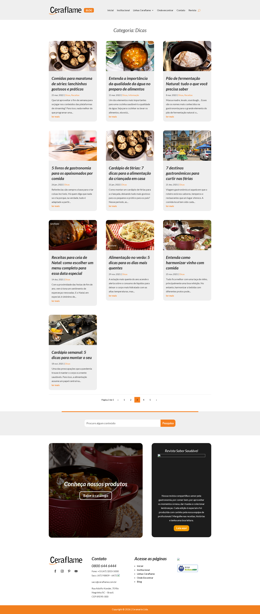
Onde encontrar (165, 10)
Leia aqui (181, 528)
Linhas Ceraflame (142, 10)
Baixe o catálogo (95, 496)
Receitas (75, 95)
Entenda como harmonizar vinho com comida (185, 262)
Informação (133, 95)
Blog (139, 581)
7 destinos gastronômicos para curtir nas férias (182, 173)
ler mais (56, 116)
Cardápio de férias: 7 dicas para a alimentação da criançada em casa (130, 173)
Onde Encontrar (145, 577)
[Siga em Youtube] (76, 571)
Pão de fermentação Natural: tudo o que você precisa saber (186, 83)
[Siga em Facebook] (55, 571)
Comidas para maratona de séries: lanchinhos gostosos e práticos (72, 83)
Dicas (67, 95)
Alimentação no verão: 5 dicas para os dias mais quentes (129, 262)
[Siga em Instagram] (62, 571)
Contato (181, 10)
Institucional (123, 10)
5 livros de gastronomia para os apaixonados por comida (72, 173)
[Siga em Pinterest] (69, 571)
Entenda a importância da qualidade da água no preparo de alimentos (129, 83)
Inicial (110, 10)
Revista (192, 10)
